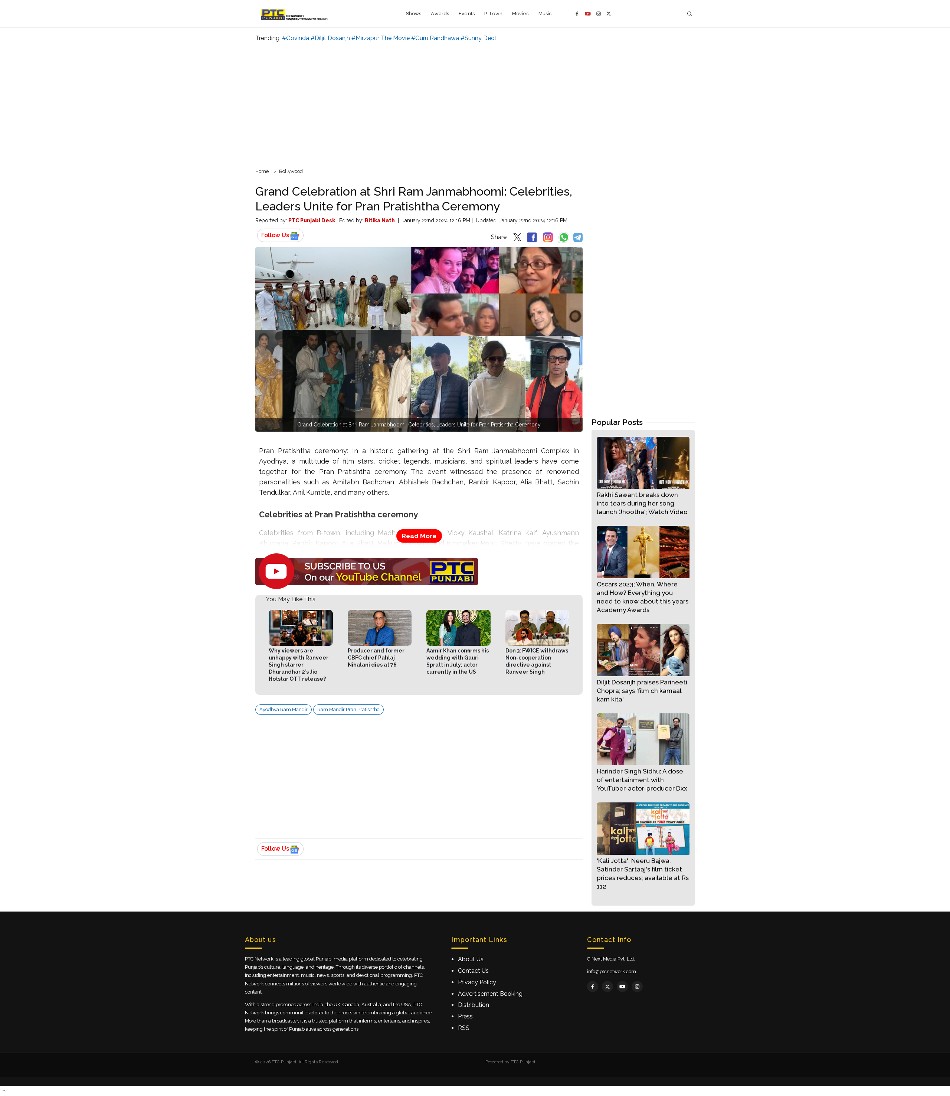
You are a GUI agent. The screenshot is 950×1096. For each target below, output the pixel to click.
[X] (608, 13)
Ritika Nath (380, 220)
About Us (471, 959)
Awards (440, 13)
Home (262, 171)
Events (467, 13)
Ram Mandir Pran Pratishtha (348, 709)
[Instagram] (598, 13)
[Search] (689, 14)
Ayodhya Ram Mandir (283, 709)
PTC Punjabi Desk (311, 220)
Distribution (473, 1004)
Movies (520, 13)
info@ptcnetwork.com (611, 971)
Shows (414, 13)
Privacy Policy (477, 982)
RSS (463, 1027)
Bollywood (291, 171)
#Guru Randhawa (435, 38)
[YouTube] (588, 14)
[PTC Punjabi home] (295, 13)
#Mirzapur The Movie (380, 38)
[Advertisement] (475, 104)
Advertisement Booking (490, 993)
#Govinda (295, 38)
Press (465, 1016)
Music (545, 13)
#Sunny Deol (478, 38)
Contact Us (473, 970)
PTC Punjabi (523, 1061)
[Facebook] (577, 13)
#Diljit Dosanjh (330, 38)
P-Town (493, 13)
